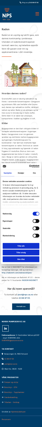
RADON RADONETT (30, 280)
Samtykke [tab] (8, 173)
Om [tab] (34, 173)
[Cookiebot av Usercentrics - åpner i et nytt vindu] (29, 166)
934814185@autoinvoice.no (12, 340)
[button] (28, 14)
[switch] (36, 221)
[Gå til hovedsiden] (7, 12)
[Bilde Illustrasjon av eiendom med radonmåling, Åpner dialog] (21, 74)
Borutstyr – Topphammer (14, 392)
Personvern (6, 419)
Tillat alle (21, 246)
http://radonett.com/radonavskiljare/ (17, 272)
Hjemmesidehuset (18, 411)
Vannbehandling (10, 397)
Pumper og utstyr (11, 382)
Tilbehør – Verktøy (11, 402)
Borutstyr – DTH (10, 387)
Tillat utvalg (21, 253)
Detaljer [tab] (21, 173)
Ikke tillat (21, 259)
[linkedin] (5, 328)
